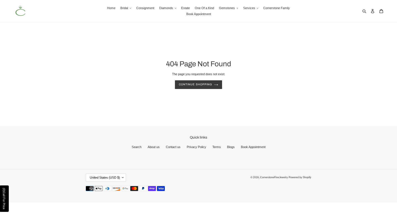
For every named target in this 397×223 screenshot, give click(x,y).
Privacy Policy (196, 147)
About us (154, 147)
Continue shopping (195, 84)
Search (136, 147)
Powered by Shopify (300, 177)
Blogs (231, 147)
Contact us (173, 147)
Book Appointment (253, 147)
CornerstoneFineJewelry (274, 177)
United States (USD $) (105, 177)
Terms (216, 147)
